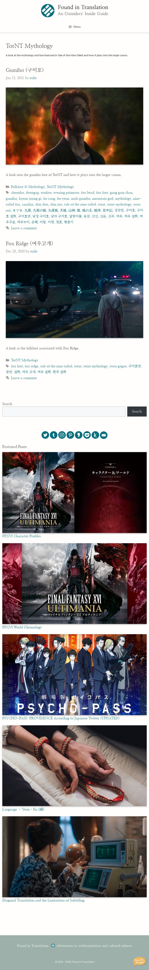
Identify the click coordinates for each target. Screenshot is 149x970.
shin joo (56, 204)
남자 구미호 (59, 216)
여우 (119, 216)
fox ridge (31, 366)
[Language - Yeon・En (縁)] (74, 805)
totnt (101, 204)
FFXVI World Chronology (22, 627)
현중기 (68, 222)
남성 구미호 (40, 216)
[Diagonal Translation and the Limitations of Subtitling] (74, 896)
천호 (59, 222)
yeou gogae (118, 366)
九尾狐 (53, 210)
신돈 (103, 216)
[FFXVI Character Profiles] (74, 532)
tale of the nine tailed (80, 204)
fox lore (102, 192)
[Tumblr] (53, 435)
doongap (32, 192)
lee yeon (63, 198)
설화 (17, 372)
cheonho (17, 192)
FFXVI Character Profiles (21, 536)
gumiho (11, 198)
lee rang (49, 198)
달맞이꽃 (75, 216)
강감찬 (119, 210)
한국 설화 (59, 372)
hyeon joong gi (30, 198)
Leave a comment (24, 228)
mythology (123, 198)
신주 (111, 216)
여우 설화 (131, 216)
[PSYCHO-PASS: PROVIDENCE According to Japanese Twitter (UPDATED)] (74, 714)
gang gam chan (121, 192)
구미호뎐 (24, 216)
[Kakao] (78, 435)
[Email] (103, 435)
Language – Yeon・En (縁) (23, 809)
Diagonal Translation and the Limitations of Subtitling (43, 900)
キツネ (18, 210)
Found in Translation (83, 7)
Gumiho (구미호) (25, 70)
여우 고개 (29, 372)
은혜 (34, 222)
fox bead (87, 192)
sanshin (27, 204)
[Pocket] (87, 435)
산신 (95, 216)
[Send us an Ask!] (140, 961)
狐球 (97, 210)
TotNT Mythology (60, 186)
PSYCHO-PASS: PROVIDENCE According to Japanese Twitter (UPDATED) (61, 718)
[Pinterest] (70, 435)
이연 (51, 222)
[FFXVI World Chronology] (74, 623)
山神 (71, 210)
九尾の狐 (39, 210)
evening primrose (66, 192)
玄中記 (108, 210)
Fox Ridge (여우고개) (29, 243)
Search (7, 404)
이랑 (43, 222)
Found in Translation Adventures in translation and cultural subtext (74, 945)
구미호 (130, 210)
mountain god (102, 198)
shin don (41, 204)
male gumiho (80, 198)
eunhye (46, 192)
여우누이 (23, 222)
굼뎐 (9, 372)
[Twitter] (45, 435)
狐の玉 (87, 210)
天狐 (63, 210)
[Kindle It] (95, 435)
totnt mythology (119, 204)
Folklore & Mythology (28, 186)
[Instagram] (62, 435)
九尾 (27, 210)
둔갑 (87, 216)
